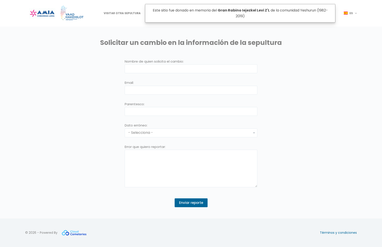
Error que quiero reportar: (145, 146)
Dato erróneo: (136, 125)
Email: (129, 82)
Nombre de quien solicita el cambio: (154, 61)
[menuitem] (348, 13)
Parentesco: (135, 104)
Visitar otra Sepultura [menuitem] (122, 13)
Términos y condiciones (338, 232)
